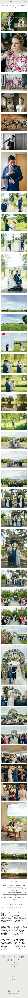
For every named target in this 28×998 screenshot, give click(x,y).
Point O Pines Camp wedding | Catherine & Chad (13, 907)
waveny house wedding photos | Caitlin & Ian (15, 892)
